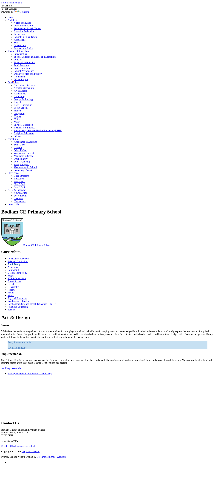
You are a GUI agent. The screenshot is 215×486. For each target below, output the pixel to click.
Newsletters (19, 201)
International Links (23, 48)
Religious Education (24, 133)
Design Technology (23, 99)
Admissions (19, 39)
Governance (20, 45)
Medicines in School (24, 156)
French (17, 110)
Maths (17, 119)
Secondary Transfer (23, 170)
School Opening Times (25, 37)
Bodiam (37, 245)
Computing (19, 96)
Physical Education (23, 124)
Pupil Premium (21, 65)
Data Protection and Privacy (28, 73)
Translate (24, 11)
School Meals (20, 150)
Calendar (18, 198)
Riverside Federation (24, 31)
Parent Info (13, 139)
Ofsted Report (21, 79)
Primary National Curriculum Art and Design (30, 373)
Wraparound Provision (25, 153)
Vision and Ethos (22, 22)
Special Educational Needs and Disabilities (35, 56)
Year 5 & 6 (19, 187)
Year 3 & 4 (19, 184)
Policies (18, 59)
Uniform (18, 147)
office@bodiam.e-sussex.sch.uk (18, 446)
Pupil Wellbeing (22, 161)
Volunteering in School (25, 167)
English (17, 102)
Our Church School (23, 25)
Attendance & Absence (25, 141)
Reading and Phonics (24, 127)
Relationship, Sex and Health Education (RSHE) (38, 130)
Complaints (19, 76)
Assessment (19, 93)
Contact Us (13, 204)
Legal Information (31, 451)
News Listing (20, 192)
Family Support (21, 164)
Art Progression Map (11, 368)
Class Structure (21, 175)
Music (17, 122)
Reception (19, 178)
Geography (19, 113)
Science (18, 136)
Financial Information (24, 62)
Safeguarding (20, 54)
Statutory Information (18, 51)
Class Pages (13, 173)
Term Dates (19, 144)
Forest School (21, 107)
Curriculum (13, 82)
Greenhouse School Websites (51, 456)
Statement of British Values (27, 28)
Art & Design (20, 90)
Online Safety (21, 158)
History (17, 116)
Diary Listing (20, 195)
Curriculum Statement (25, 85)
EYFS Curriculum (23, 105)
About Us (12, 20)
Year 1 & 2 (19, 181)
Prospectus (19, 34)
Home (11, 17)
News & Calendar (16, 190)
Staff (16, 42)
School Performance (24, 71)
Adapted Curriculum (24, 88)
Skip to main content (11, 2)
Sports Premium (22, 68)
